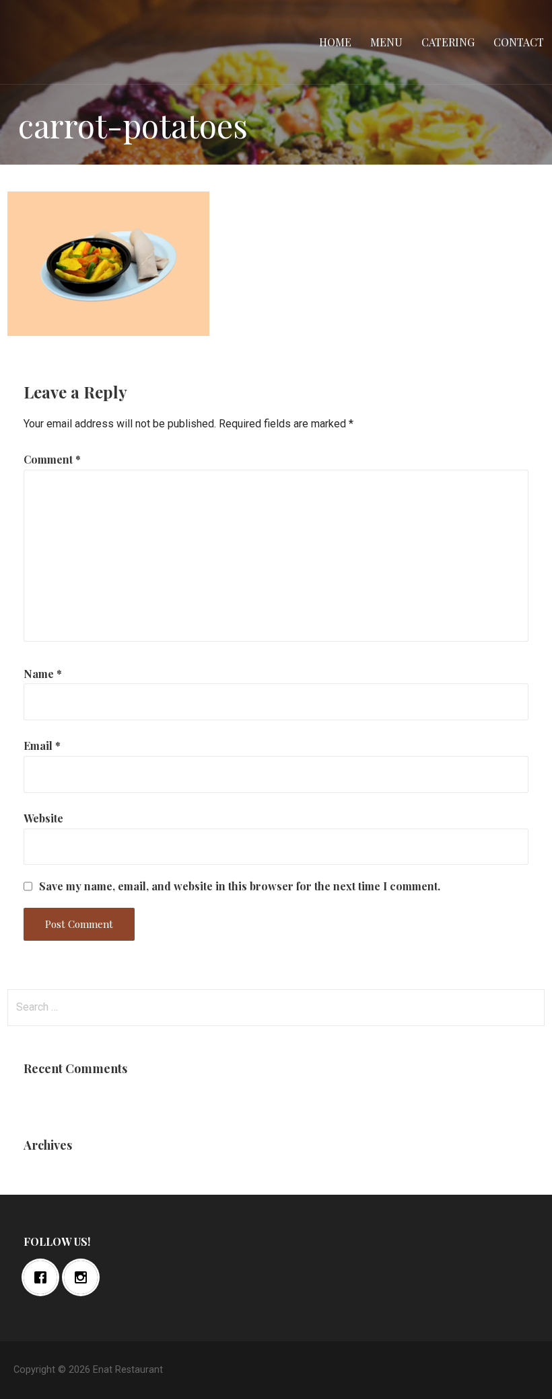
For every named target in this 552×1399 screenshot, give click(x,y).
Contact (518, 42)
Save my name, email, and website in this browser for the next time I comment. (239, 886)
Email (42, 745)
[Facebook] (44, 1277)
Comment (52, 459)
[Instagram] (84, 1277)
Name (43, 674)
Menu (386, 42)
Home (335, 42)
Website (43, 818)
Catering (448, 42)
